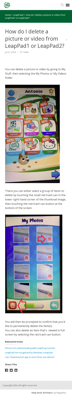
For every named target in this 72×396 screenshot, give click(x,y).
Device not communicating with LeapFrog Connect (30, 348)
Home (8, 14)
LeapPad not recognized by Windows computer (29, 352)
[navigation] (67, 5)
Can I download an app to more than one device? (30, 357)
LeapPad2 (18, 14)
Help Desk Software (42, 392)
